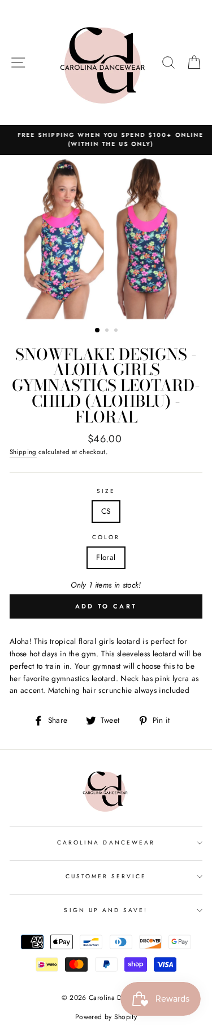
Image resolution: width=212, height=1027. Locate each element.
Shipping (23, 451)
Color (106, 537)
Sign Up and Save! (106, 910)
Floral (105, 557)
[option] (106, 140)
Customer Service (106, 876)
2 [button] (108, 331)
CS (106, 511)
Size (106, 491)
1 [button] (98, 331)
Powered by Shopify (106, 1017)
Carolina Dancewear (106, 842)
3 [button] (117, 331)
